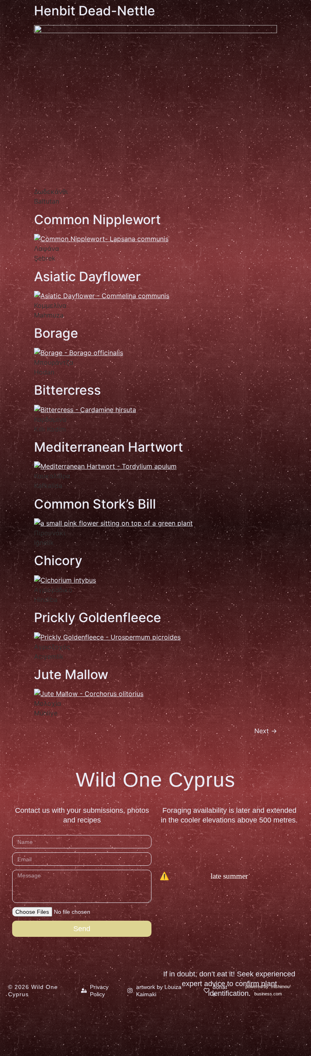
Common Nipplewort (97, 219)
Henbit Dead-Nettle (94, 11)
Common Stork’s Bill (95, 504)
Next (265, 731)
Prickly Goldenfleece (97, 617)
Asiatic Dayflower (87, 276)
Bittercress (67, 390)
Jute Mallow (71, 674)
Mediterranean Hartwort (108, 447)
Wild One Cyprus (155, 779)
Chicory (58, 560)
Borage (56, 333)
